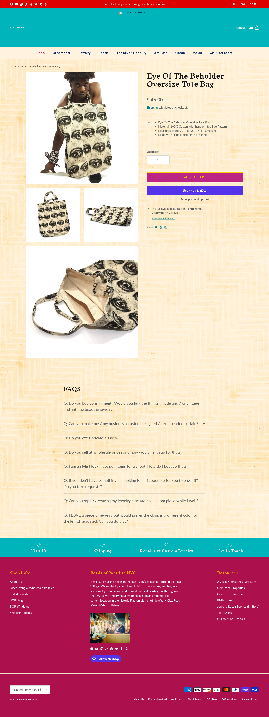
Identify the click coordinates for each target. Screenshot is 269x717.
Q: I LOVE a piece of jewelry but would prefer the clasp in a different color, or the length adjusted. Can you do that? (130, 518)
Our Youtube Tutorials (231, 619)
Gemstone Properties (231, 588)
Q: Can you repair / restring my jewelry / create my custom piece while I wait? (131, 500)
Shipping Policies (21, 612)
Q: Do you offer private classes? (91, 438)
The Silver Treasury (131, 53)
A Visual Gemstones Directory (236, 581)
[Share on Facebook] (161, 227)
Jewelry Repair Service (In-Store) (238, 606)
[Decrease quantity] (150, 160)
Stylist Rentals (19, 594)
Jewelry (85, 53)
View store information (163, 218)
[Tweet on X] (156, 227)
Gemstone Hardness (230, 594)
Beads (103, 53)
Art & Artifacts (221, 53)
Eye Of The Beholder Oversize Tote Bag (39, 66)
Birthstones (224, 600)
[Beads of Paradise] (134, 27)
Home (13, 66)
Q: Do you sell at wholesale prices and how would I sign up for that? (122, 452)
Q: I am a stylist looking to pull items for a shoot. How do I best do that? (125, 466)
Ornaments (62, 53)
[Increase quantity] (165, 160)
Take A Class (225, 612)
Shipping (152, 107)
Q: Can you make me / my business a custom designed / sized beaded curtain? (131, 423)
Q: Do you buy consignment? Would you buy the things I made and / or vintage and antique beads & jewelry (131, 406)
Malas (197, 53)
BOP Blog (16, 600)
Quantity (153, 152)
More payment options (195, 199)
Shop (41, 53)
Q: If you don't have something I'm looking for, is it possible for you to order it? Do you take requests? (131, 483)
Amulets (160, 53)
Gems (180, 53)
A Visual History (109, 605)
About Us (16, 581)
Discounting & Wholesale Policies (32, 588)
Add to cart (195, 177)
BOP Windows (19, 606)
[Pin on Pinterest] (165, 227)
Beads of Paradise (28, 699)
